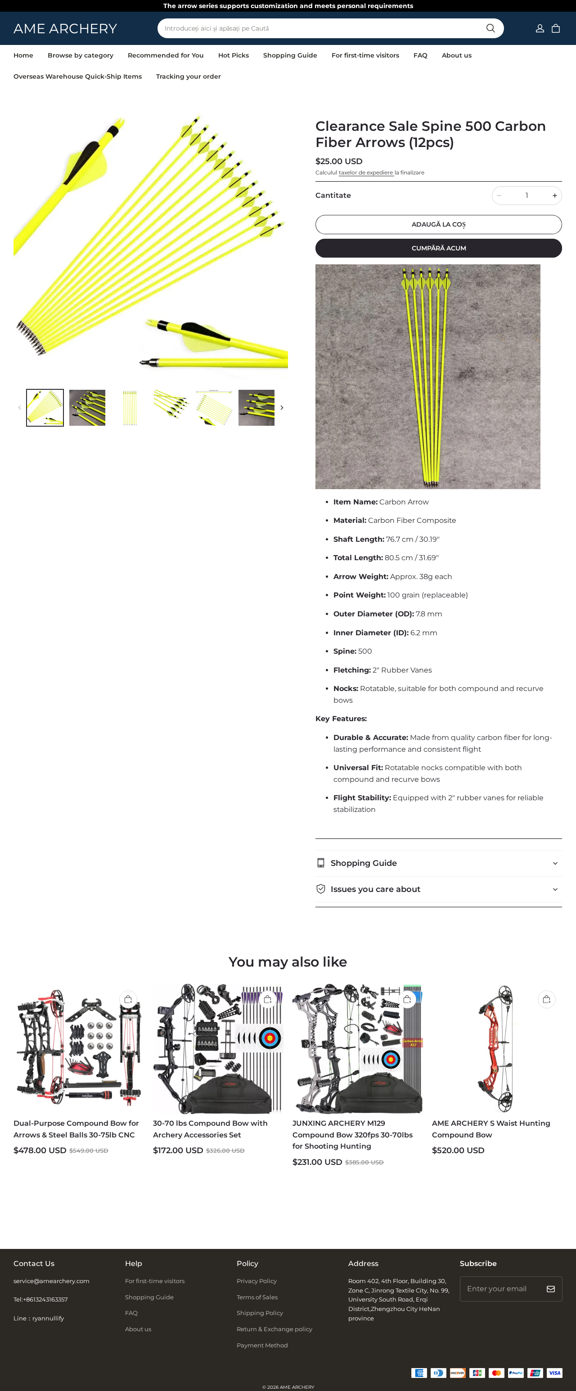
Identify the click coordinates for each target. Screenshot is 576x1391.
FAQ (421, 55)
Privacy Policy (257, 1280)
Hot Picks (233, 55)
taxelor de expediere (366, 172)
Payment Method (262, 1345)
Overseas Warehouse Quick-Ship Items (78, 76)
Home (23, 55)
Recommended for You (166, 55)
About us (457, 55)
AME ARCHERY (297, 1387)
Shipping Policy (260, 1312)
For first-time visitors (365, 55)
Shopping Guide (290, 55)
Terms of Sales (257, 1297)
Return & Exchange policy (274, 1329)
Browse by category (80, 55)
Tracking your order (188, 76)
